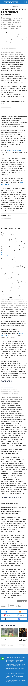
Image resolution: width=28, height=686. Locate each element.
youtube (8, 615)
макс (22, 619)
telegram (22, 615)
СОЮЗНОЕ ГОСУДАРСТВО (6, 106)
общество (12, 605)
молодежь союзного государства (20, 606)
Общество (3, 645)
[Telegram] (22, 601)
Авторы (13, 650)
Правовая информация (6, 652)
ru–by (8, 619)
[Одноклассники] (20, 601)
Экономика (21, 645)
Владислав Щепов (7, 387)
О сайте (3, 650)
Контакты (8, 650)
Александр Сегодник (14, 150)
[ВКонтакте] (18, 601)
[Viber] (24, 601)
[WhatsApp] (26, 601)
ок (21, 611)
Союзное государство (6, 6)
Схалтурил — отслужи (7, 639)
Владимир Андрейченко (9, 255)
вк (8, 611)
